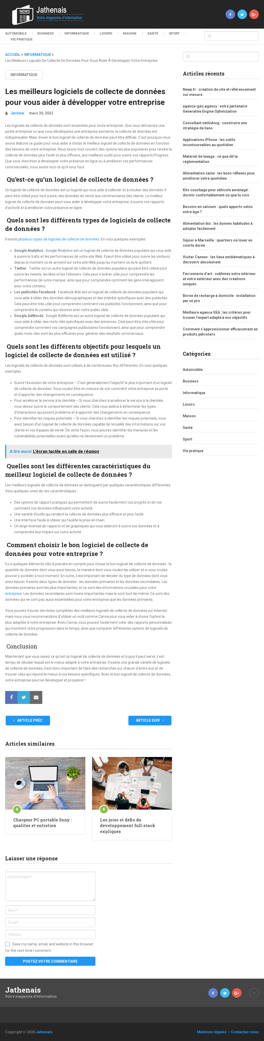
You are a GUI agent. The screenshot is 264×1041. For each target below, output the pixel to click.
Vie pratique (21, 39)
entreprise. (14, 594)
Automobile (16, 33)
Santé (152, 33)
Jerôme (17, 113)
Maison (129, 33)
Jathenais (23, 990)
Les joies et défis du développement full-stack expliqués (127, 825)
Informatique (76, 33)
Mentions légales (212, 1032)
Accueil (12, 55)
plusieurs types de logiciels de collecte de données (58, 239)
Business (45, 33)
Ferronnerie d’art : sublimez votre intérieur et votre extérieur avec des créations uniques (219, 279)
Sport (174, 33)
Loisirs (106, 33)
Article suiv (148, 720)
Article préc (29, 720)
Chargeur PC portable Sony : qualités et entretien (42, 822)
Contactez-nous (245, 1032)
